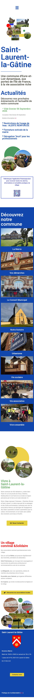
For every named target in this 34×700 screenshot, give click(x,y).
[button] (17, 8)
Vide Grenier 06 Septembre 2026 (16, 110)
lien (21, 693)
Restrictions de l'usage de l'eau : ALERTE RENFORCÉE (15, 124)
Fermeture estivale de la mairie (15, 131)
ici (15, 118)
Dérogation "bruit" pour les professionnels (16, 137)
